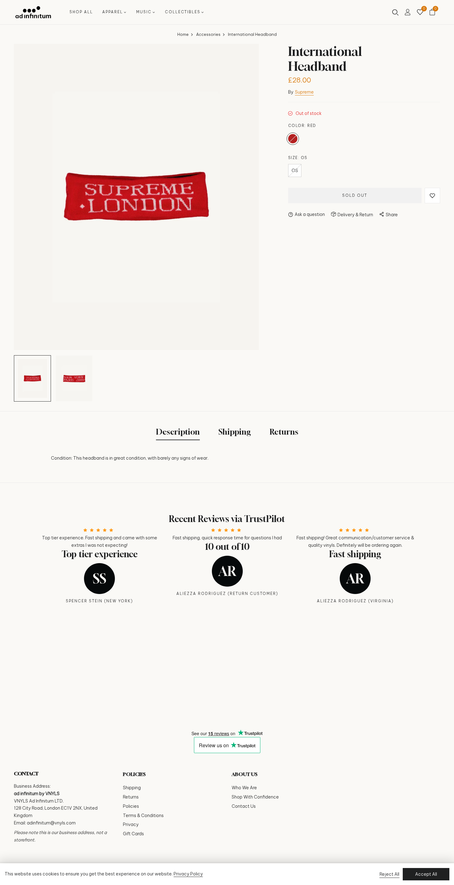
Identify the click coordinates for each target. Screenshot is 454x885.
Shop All (81, 12)
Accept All (426, 874)
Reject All (389, 874)
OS (295, 170)
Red (292, 138)
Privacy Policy (188, 874)
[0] (420, 12)
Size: (298, 157)
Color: (302, 125)
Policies (131, 806)
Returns (131, 797)
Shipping (132, 787)
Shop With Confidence (255, 797)
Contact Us (244, 806)
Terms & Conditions (143, 815)
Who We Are (244, 787)
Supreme (304, 92)
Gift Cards (133, 834)
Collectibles (182, 12)
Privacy (131, 824)
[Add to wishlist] (432, 195)
